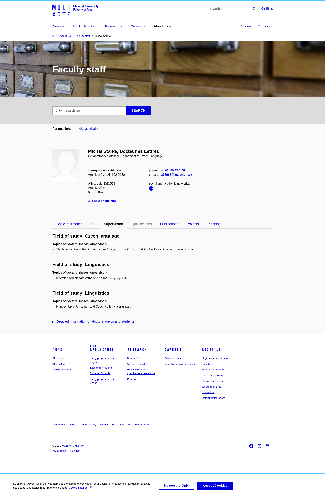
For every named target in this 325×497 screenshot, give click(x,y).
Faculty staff (209, 363)
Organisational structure (216, 358)
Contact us (208, 392)
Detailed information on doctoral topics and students (95, 321)
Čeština (267, 8)
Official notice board (213, 397)
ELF (114, 424)
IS (129, 424)
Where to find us (211, 386)
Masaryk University (73, 445)
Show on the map (104, 200)
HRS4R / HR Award (213, 375)
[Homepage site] (75, 11)
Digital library (88, 424)
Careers (172, 350)
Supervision (113, 224)
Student (246, 26)
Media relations (61, 369)
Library (73, 424)
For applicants (102, 348)
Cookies (75, 450)
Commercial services (214, 380)
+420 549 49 (173, 170)
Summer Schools (100, 373)
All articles (58, 363)
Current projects (136, 363)
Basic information (70, 224)
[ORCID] (152, 189)
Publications (169, 224)
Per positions (61, 128)
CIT (122, 424)
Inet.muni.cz (141, 424)
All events (58, 358)
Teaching (214, 224)
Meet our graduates (213, 369)
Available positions (175, 358)
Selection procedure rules (179, 363)
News (57, 350)
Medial (104, 424)
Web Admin (59, 450)
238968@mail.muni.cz (176, 174)
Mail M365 (58, 424)
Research (137, 350)
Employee (265, 26)
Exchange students (101, 367)
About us (211, 350)
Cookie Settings (78, 487)
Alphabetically (88, 128)
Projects (193, 224)
